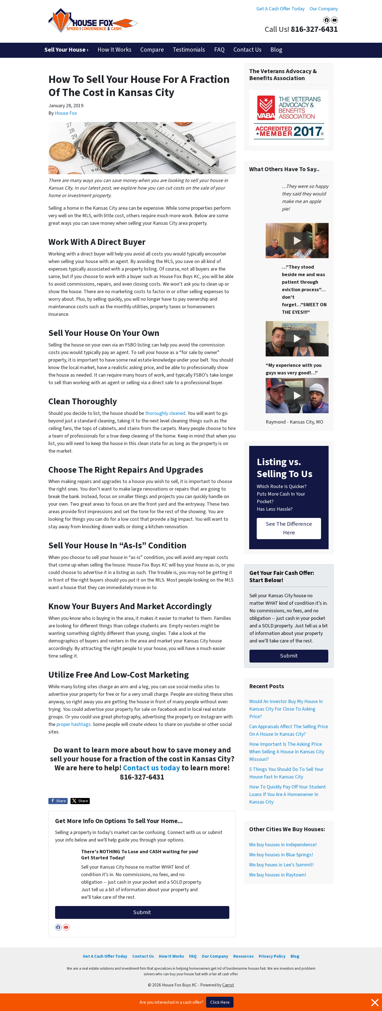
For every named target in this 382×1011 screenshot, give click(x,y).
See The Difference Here (289, 528)
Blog (276, 50)
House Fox (66, 113)
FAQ (219, 50)
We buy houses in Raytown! (277, 874)
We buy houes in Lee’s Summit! (281, 864)
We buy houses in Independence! (283, 844)
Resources (243, 956)
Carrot (228, 985)
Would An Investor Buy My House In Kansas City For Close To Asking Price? (286, 709)
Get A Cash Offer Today (280, 8)
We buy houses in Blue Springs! (281, 854)
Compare (152, 50)
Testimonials (189, 50)
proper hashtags (73, 724)
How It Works (114, 50)
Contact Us (247, 50)
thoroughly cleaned (165, 413)
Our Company (324, 8)
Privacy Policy (272, 956)
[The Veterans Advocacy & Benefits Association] (289, 117)
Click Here (220, 1002)
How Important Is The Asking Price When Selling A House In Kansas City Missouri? (286, 752)
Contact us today (151, 768)
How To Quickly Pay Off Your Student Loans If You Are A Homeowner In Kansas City (287, 794)
